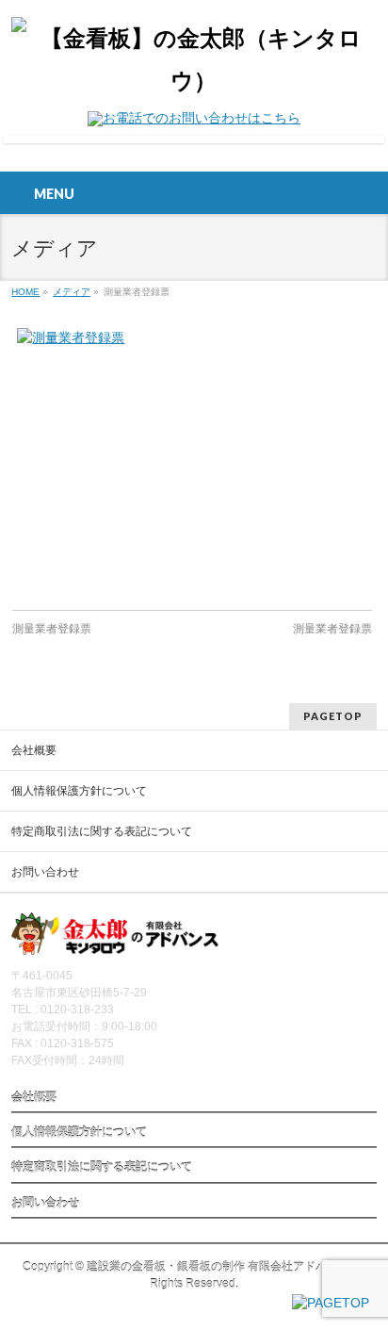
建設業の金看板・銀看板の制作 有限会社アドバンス (218, 1266)
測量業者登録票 (51, 628)
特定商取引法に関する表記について (101, 831)
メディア (71, 292)
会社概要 (34, 750)
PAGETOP (333, 716)
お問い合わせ (45, 871)
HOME (25, 292)
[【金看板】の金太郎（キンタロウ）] (193, 80)
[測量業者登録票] (191, 459)
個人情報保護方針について (79, 790)
